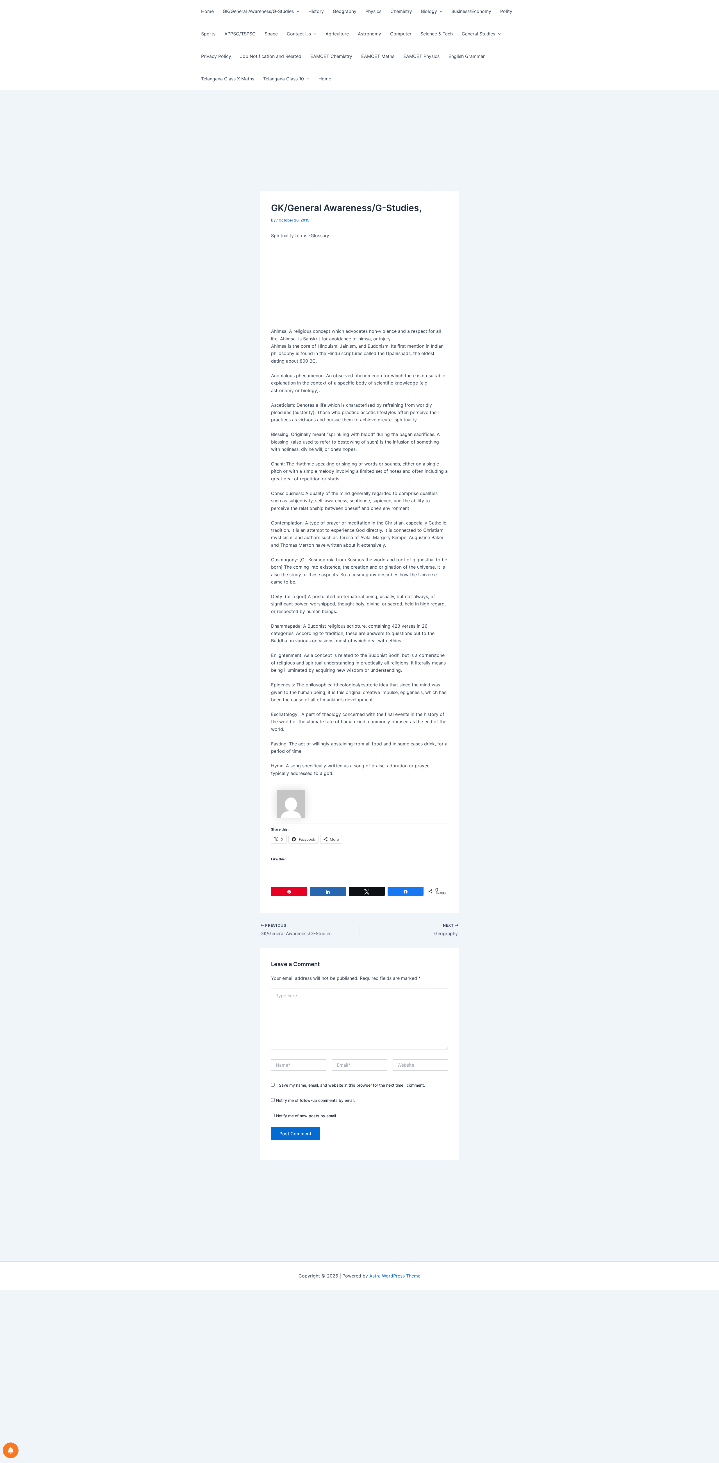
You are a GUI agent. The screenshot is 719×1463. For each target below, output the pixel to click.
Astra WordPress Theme (394, 1276)
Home (207, 11)
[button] (296, 11)
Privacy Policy (216, 56)
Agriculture (337, 34)
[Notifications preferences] (11, 1450)
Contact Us (299, 34)
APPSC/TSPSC (240, 34)
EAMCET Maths (377, 56)
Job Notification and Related (270, 56)
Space (271, 34)
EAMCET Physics (421, 56)
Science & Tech (436, 34)
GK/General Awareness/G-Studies (258, 11)
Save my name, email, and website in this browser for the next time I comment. (352, 1085)
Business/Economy (471, 11)
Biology (429, 11)
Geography (344, 11)
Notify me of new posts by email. (306, 1115)
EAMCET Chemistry (331, 56)
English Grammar (467, 56)
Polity (506, 11)
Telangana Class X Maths (227, 79)
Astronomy (369, 34)
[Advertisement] (359, 149)
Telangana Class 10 (283, 79)
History (316, 11)
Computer (400, 34)
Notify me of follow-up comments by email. (315, 1100)
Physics (373, 11)
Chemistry (401, 11)
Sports (208, 34)
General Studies (478, 34)
